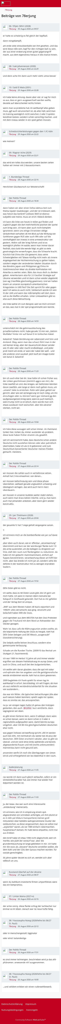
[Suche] (43, 3)
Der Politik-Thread (17, 198)
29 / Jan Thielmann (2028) (21, 515)
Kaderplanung (16, 767)
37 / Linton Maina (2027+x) (21, 896)
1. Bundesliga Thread (19, 176)
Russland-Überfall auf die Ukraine (25, 872)
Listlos (28, 708)
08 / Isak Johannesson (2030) (22, 66)
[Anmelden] (50, 3)
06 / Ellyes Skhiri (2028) (20, 26)
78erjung (12, 29)
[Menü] (57, 3)
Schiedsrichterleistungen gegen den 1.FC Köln (31, 131)
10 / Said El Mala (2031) (20, 87)
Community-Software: (30, 1020)
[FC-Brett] (6, 3)
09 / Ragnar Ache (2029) (20, 152)
